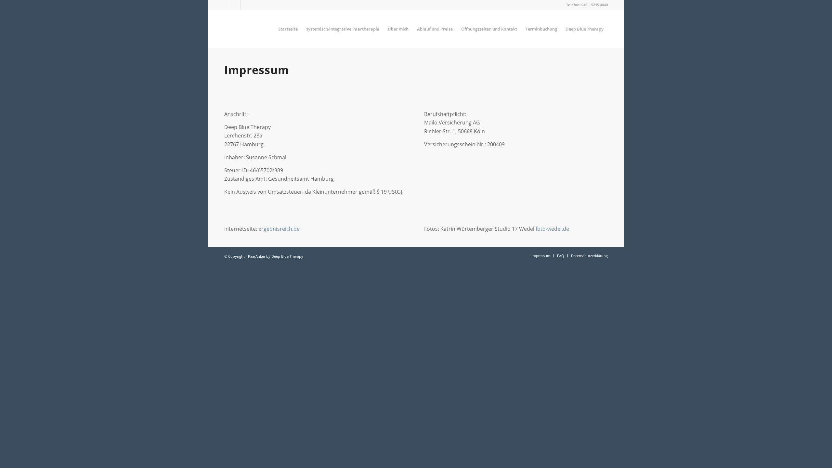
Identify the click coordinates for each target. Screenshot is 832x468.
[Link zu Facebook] (226, 5)
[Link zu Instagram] (246, 5)
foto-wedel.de (552, 228)
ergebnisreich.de (279, 228)
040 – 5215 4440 (594, 4)
